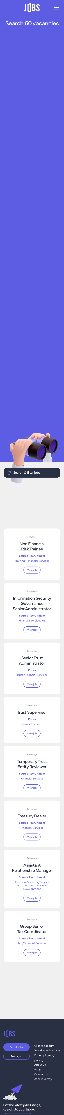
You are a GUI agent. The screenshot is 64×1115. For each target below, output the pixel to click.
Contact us (41, 1074)
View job (32, 570)
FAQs (37, 1069)
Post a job (16, 1056)
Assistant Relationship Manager (32, 867)
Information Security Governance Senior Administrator (32, 603)
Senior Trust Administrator (32, 660)
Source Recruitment (32, 555)
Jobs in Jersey (43, 1079)
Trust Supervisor (32, 712)
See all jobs (16, 1047)
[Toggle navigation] (56, 8)
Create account (44, 1046)
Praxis (32, 670)
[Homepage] (32, 8)
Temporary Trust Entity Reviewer (32, 763)
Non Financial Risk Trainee (32, 546)
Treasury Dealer (32, 815)
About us (40, 1064)
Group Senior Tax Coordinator (32, 928)
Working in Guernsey (47, 1050)
